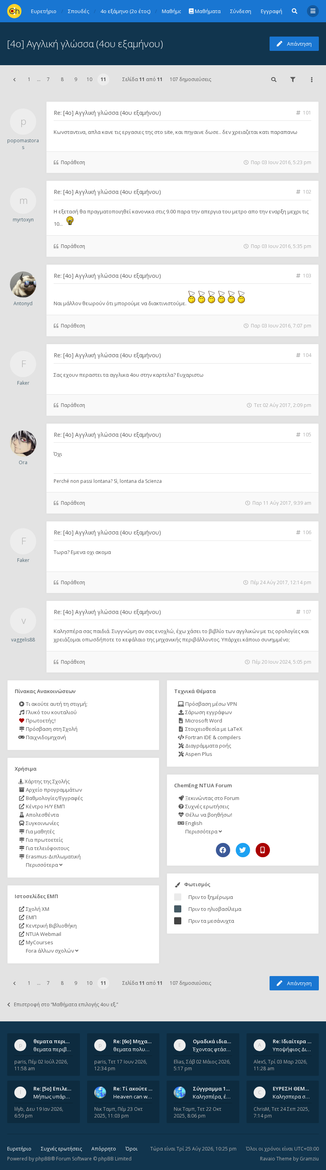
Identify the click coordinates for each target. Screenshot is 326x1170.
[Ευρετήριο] (14, 11)
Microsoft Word (203, 720)
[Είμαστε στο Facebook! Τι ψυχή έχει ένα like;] (223, 850)
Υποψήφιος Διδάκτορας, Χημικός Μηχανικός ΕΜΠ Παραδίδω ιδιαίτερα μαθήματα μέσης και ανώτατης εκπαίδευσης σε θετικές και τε (292, 1049)
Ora (23, 462)
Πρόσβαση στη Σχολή (51, 728)
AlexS (260, 1061)
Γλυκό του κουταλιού (51, 712)
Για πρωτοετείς (44, 839)
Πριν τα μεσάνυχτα (211, 920)
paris (20, 1061)
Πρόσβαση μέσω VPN (210, 703)
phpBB (43, 1158)
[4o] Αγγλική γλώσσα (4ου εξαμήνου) (85, 43)
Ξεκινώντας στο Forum (211, 798)
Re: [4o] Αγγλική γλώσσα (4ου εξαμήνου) (107, 112)
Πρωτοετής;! (40, 720)
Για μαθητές (39, 831)
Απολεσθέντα (42, 814)
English (193, 823)
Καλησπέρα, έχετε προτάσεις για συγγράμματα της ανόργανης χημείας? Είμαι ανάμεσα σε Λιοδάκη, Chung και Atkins (212, 1096)
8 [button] (62, 79)
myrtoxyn (23, 219)
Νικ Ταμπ (104, 1109)
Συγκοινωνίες (42, 823)
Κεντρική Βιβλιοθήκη (51, 925)
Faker (23, 383)
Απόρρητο (103, 1148)
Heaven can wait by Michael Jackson (133, 1096)
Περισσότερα (42, 864)
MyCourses (39, 942)
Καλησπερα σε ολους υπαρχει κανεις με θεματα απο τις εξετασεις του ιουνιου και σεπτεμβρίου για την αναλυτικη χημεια (292, 1096)
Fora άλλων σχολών (50, 950)
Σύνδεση (240, 11)
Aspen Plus (198, 753)
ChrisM (261, 1109)
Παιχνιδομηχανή (45, 737)
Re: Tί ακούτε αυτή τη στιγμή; (150, 1088)
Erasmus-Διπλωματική (53, 856)
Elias (179, 1061)
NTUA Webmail (43, 934)
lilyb (18, 1109)
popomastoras (23, 144)
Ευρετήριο (19, 1148)
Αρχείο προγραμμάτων (53, 789)
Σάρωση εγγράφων (208, 712)
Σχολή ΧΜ (37, 908)
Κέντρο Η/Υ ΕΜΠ (45, 806)
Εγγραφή (271, 11)
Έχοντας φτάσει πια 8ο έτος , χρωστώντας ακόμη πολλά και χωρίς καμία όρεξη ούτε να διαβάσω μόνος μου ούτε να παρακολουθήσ (212, 1049)
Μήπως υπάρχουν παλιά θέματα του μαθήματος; (53, 1096)
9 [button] (75, 79)
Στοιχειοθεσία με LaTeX (213, 728)
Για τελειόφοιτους (47, 848)
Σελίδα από (142, 79)
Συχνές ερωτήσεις (206, 806)
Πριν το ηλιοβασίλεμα (214, 908)
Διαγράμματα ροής (207, 745)
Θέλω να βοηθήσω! (208, 814)
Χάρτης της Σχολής (46, 781)
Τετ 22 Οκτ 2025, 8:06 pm (197, 1112)
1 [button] (29, 79)
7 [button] (48, 79)
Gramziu (309, 1158)
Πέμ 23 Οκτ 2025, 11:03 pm (118, 1112)
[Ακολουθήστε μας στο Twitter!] (243, 850)
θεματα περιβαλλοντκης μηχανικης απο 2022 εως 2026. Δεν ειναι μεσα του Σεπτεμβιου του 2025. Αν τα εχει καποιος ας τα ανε (53, 1049)
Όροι (132, 1148)
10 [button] (89, 79)
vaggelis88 (23, 639)
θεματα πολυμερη (133, 1049)
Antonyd (23, 303)
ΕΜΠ (31, 917)
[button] (14, 79)
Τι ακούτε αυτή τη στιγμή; (56, 703)
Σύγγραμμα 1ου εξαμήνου (225, 1088)
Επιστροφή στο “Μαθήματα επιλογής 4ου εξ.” (66, 1004)
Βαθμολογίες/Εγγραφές (54, 798)
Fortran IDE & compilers (212, 737)
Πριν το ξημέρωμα (210, 897)
